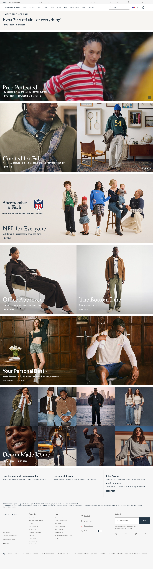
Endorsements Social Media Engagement (85, 553)
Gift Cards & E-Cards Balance (63, 535)
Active (59, 7)
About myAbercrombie (61, 520)
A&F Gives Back (33, 526)
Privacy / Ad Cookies (13, 553)
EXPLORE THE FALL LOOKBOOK (29, 96)
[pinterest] (136, 534)
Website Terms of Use (64, 553)
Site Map (103, 553)
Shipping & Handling (60, 526)
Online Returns (59, 529)
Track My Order (59, 532)
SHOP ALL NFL (8, 238)
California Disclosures (35, 544)
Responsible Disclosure (140, 553)
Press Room (32, 538)
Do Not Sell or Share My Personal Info (120, 553)
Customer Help (59, 517)
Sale (83, 7)
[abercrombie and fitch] (11, 7)
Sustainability (33, 541)
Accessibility (32, 529)
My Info (57, 538)
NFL (46, 7)
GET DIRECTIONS (112, 491)
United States (88, 526)
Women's (31, 7)
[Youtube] (145, 534)
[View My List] (138, 7)
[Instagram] (116, 534)
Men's (39, 7)
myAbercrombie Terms (48, 553)
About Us (91, 7)
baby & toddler (74, 7)
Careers (31, 523)
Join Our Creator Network (36, 520)
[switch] (81, 530)
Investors (31, 535)
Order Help (58, 523)
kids (65, 7)
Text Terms (35, 553)
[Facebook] (126, 534)
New (24, 7)
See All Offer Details (9, 507)
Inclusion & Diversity (35, 532)
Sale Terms (26, 553)
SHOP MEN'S (20, 25)
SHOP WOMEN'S (8, 25)
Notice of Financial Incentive (123, 528)
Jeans (52, 7)
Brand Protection (34, 517)
